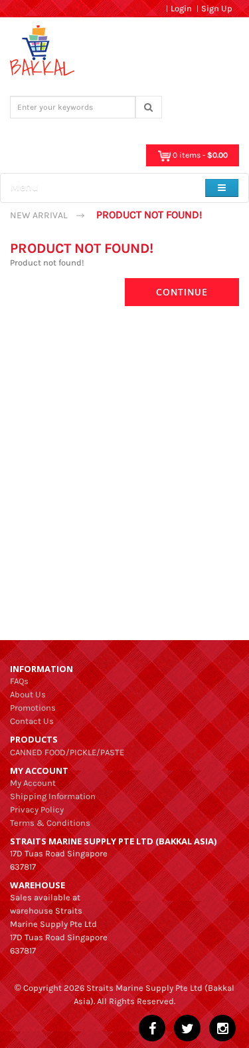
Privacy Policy (37, 809)
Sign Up (216, 8)
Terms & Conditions (50, 823)
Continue (182, 291)
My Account (33, 783)
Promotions (33, 708)
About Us (28, 694)
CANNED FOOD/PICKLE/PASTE (67, 752)
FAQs (19, 681)
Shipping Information (53, 796)
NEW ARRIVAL (39, 215)
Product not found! (149, 214)
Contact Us (32, 721)
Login (181, 8)
